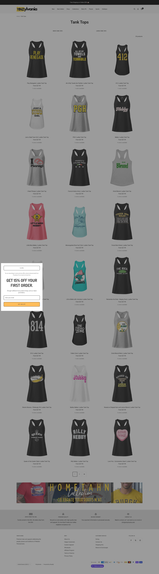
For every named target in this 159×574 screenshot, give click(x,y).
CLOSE (22, 268)
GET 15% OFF (22, 304)
